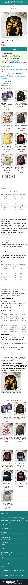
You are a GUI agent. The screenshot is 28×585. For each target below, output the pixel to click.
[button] (2, 7)
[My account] (26, 8)
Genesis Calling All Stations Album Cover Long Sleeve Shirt (7, 485)
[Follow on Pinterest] (6, 524)
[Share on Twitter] (7, 176)
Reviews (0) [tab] (3, 188)
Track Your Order (5, 542)
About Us (3, 534)
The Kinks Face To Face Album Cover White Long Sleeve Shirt (7, 127)
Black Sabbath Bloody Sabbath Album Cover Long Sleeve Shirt (20, 148)
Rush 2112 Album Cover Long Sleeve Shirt (21, 484)
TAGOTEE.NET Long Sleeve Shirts (13, 392)
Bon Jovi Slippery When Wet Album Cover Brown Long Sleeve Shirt (21, 127)
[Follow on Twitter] (4, 524)
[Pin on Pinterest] (12, 176)
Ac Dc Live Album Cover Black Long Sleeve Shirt (21, 104)
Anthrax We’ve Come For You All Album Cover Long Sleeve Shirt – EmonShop (7, 105)
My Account (4, 532)
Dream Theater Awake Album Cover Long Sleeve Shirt (20, 465)
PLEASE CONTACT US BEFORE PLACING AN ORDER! (14, 48)
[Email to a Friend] (10, 176)
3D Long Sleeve (8, 38)
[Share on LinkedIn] (14, 176)
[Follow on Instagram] (3, 524)
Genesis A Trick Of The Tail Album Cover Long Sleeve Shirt (7, 148)
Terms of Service (5, 559)
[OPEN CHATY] (3, 581)
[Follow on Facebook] (1, 524)
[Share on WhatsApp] (3, 176)
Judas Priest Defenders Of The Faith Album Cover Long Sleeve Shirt (7, 465)
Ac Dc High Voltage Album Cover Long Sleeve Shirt (7, 169)
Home (2, 38)
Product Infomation (5, 537)
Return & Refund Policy (6, 552)
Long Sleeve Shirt (6, 85)
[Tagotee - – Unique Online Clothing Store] (14, 7)
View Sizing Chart (5, 539)
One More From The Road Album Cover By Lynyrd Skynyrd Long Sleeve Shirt (7, 505)
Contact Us (3, 544)
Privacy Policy (4, 557)
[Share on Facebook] (5, 176)
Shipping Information (6, 554)
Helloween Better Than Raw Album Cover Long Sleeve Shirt (21, 169)
